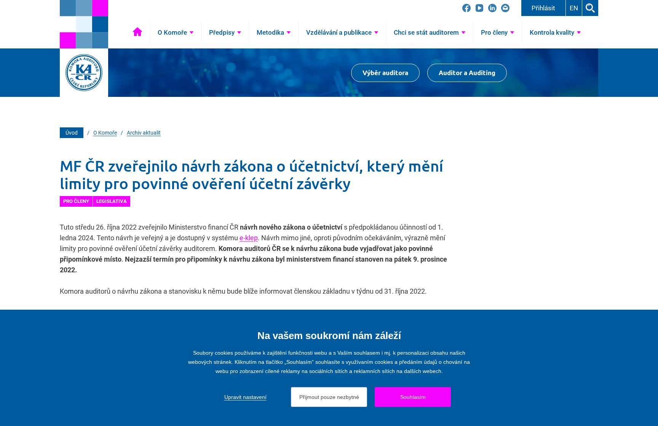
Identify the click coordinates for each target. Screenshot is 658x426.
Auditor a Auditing (467, 73)
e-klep (249, 238)
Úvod (137, 32)
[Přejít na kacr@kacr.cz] (505, 8)
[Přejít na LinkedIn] (492, 8)
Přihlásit (543, 8)
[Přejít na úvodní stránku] (84, 24)
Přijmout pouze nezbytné (329, 397)
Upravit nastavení (245, 397)
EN (574, 8)
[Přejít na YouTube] (479, 8)
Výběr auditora (385, 73)
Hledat (590, 8)
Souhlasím (413, 397)
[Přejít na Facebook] (466, 8)
